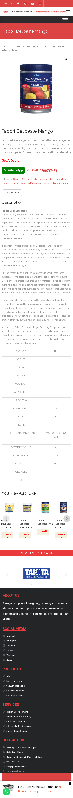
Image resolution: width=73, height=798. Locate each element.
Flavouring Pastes (34, 46)
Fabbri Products (17, 46)
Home (4, 46)
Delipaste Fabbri (46, 179)
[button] (66, 59)
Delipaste (47, 183)
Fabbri (56, 183)
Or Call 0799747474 (41, 170)
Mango (64, 183)
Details (7, 535)
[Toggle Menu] (65, 19)
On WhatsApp (13, 170)
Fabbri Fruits (50, 46)
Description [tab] (12, 192)
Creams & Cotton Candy (25, 179)
